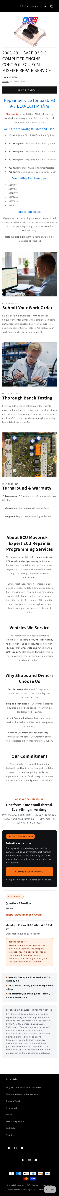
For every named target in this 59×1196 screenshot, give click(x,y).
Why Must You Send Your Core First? (23, 1087)
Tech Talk (10, 1128)
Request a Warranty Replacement (22, 1094)
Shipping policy (29, 1189)
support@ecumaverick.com (24, 914)
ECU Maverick (18, 1185)
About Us (10, 1135)
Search (9, 1114)
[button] (6, 6)
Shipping (5, 81)
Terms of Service (14, 1101)
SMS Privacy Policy (15, 1121)
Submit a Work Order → (29, 871)
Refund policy (13, 1108)
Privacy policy (46, 1185)
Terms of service (13, 1189)
